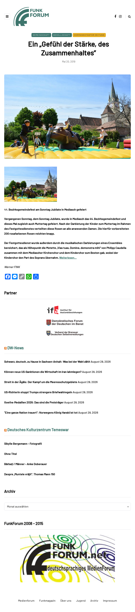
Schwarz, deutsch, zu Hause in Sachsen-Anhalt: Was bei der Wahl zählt (47, 361)
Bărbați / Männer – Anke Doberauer (25, 464)
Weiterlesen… (68, 257)
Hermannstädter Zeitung (89, 35)
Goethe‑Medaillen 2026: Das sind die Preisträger (34, 402)
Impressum (110, 600)
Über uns (65, 600)
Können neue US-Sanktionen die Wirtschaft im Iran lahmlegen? (43, 371)
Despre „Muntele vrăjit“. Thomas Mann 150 (29, 474)
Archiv (94, 600)
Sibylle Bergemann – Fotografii (23, 443)
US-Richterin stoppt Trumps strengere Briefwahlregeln (38, 392)
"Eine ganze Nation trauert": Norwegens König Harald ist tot (41, 412)
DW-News (15, 347)
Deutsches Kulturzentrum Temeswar (38, 429)
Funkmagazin (47, 600)
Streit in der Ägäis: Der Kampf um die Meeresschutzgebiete (40, 382)
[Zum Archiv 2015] (67, 558)
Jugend (81, 600)
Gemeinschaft (41, 35)
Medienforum (26, 600)
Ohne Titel (10, 453)
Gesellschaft (61, 35)
